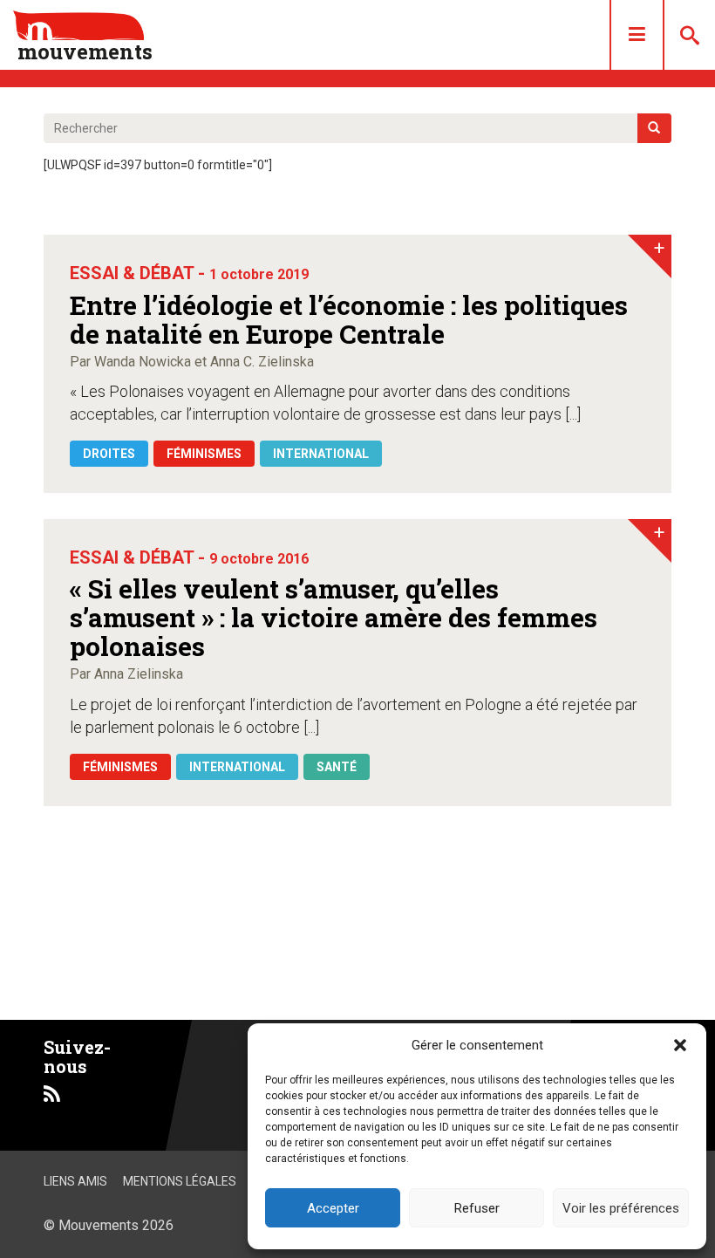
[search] (654, 128)
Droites (109, 454)
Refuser (477, 1208)
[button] (680, 1045)
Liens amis (75, 1181)
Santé (337, 767)
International (321, 454)
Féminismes (204, 454)
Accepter (333, 1208)
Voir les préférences (620, 1208)
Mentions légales (179, 1181)
